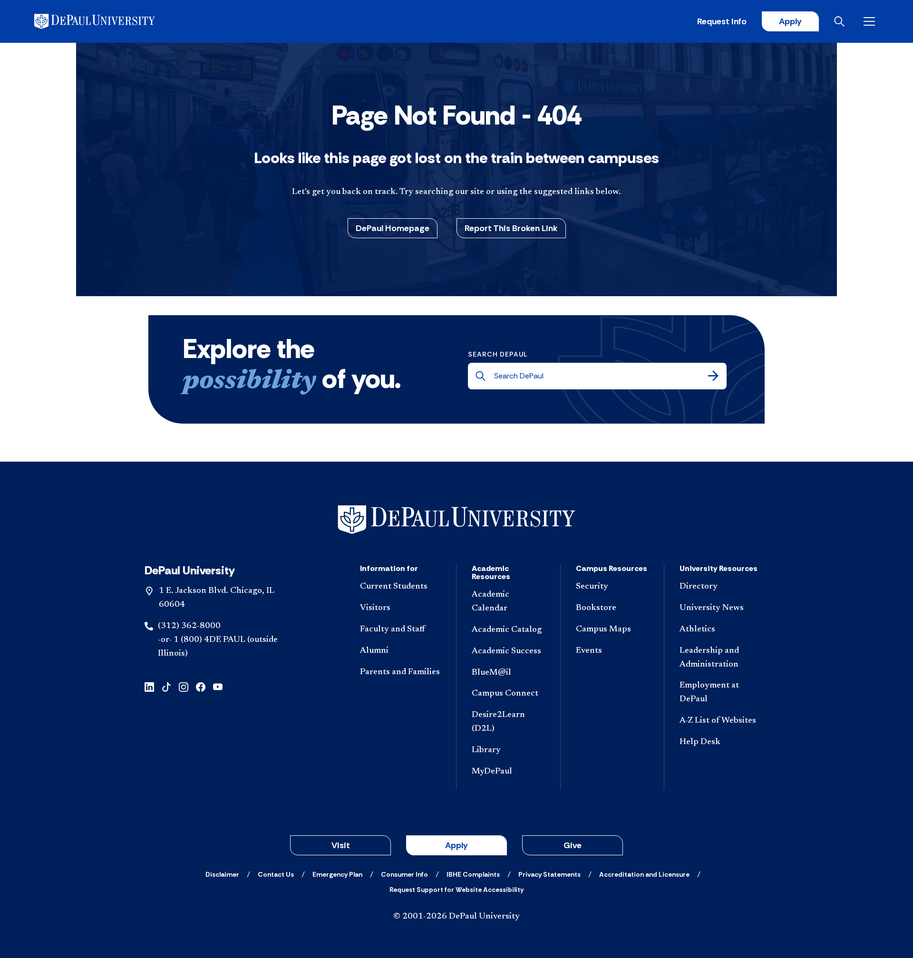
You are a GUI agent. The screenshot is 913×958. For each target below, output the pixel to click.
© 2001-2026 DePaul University (456, 916)
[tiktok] (166, 686)
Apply (790, 21)
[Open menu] (871, 21)
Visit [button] (340, 845)
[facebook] (200, 686)
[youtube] (218, 686)
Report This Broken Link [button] (511, 228)
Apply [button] (456, 845)
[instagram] (183, 686)
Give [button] (572, 845)
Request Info (722, 21)
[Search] (713, 376)
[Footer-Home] (456, 519)
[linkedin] (149, 686)
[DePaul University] (108, 21)
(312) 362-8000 (189, 626)
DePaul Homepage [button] (392, 228)
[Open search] (841, 21)
